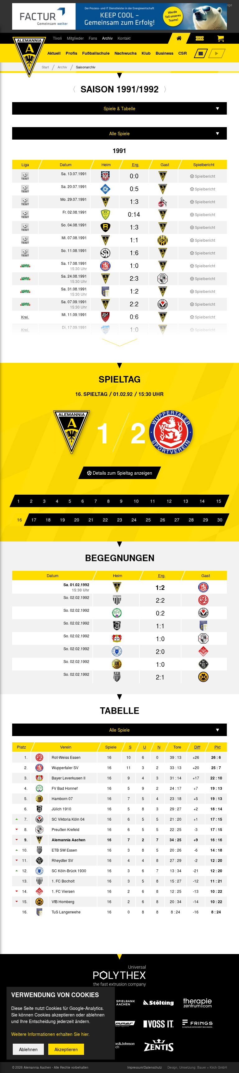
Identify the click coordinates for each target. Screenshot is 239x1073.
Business (164, 53)
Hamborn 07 (62, 798)
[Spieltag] (203, 587)
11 (152, 501)
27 (176, 520)
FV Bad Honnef (64, 788)
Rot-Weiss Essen (66, 757)
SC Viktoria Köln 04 (68, 819)
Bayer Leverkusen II (68, 778)
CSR (182, 53)
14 (201, 501)
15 (218, 501)
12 (168, 501)
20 (76, 520)
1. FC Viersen (63, 891)
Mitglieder (75, 38)
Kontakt (124, 38)
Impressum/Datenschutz (144, 1067)
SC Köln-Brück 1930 (69, 870)
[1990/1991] (74, 89)
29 (205, 520)
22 (105, 520)
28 (191, 520)
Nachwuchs (126, 53)
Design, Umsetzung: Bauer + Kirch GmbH (197, 1067)
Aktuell (54, 53)
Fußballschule (96, 53)
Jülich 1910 (61, 809)
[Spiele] (105, 176)
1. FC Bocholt (63, 881)
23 (119, 520)
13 (185, 501)
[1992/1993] (165, 89)
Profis (71, 53)
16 (19, 520)
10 (136, 501)
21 (90, 520)
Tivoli (57, 38)
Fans (93, 38)
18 (47, 520)
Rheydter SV (62, 860)
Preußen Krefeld (65, 829)
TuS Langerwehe (66, 912)
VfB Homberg (63, 901)
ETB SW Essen (64, 850)
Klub (146, 53)
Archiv (107, 38)
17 (33, 520)
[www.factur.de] (119, 16)
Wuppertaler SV (65, 767)
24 (133, 520)
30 (219, 520)
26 (162, 520)
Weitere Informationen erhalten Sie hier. (50, 1034)
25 (148, 520)
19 (62, 520)
